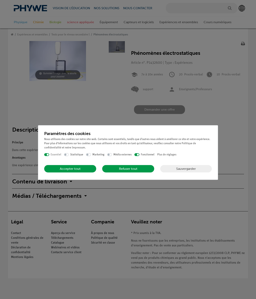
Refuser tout (128, 169)
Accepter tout (70, 169)
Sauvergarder (186, 169)
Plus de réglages (166, 154)
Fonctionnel (147, 154)
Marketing (98, 154)
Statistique (76, 154)
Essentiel (56, 154)
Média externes (122, 154)
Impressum (78, 147)
